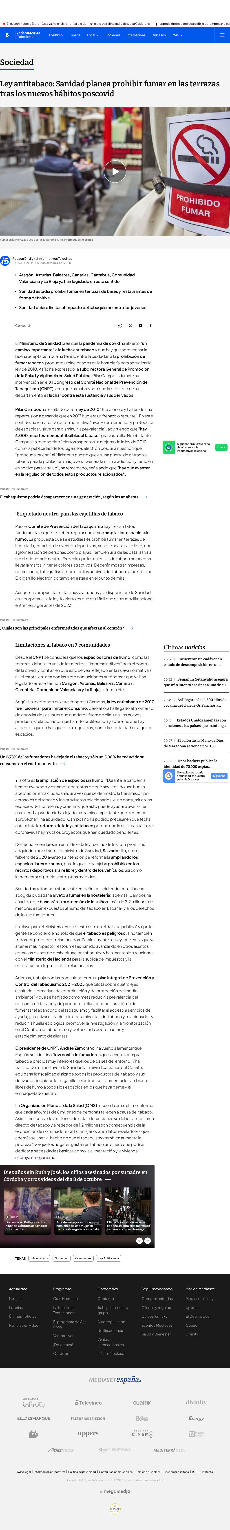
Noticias (16, 1298)
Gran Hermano (65, 1298)
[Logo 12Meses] (196, 1434)
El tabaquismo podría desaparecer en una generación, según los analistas (69, 497)
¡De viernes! (63, 1344)
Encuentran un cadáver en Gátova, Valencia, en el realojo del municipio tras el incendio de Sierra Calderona (78, 24)
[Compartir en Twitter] (130, 326)
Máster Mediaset (111, 1353)
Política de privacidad (82, 1472)
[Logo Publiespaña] (115, 1450)
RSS (194, 1472)
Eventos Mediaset (157, 1325)
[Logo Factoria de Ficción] (88, 1418)
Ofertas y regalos (156, 1307)
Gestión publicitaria (176, 1472)
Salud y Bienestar (156, 1334)
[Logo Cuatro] (142, 1402)
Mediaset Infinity (200, 1298)
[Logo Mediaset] (115, 1382)
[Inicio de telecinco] (7, 35)
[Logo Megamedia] (117, 1491)
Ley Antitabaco (108, 1258)
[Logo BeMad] (34, 1434)
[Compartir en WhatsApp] (120, 326)
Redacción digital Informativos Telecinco (42, 258)
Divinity (192, 1334)
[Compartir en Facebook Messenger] (140, 326)
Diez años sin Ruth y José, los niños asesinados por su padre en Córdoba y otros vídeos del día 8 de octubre (75, 1175)
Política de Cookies (148, 1472)
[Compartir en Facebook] (151, 326)
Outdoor (60, 1353)
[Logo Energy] (196, 1418)
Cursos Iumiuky (155, 1316)
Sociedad (17, 62)
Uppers (192, 1307)
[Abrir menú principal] (222, 35)
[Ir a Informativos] (27, 34)
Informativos (39, 1258)
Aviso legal (24, 1472)
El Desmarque (198, 1316)
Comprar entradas (157, 1298)
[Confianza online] (115, 1513)
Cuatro (192, 1325)
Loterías (16, 1307)
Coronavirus (83, 1258)
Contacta (105, 1298)
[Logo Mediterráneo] (169, 1450)
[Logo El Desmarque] (34, 1418)
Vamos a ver (63, 1335)
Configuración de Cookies (116, 1472)
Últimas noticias (22, 1316)
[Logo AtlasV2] (61, 1450)
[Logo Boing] (142, 1418)
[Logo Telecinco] (88, 1402)
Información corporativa (49, 1472)
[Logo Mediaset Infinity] (34, 1402)
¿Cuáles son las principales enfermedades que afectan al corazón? (62, 628)
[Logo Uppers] (88, 1434)
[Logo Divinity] (196, 1402)
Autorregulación (111, 1321)
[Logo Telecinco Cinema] (142, 1434)
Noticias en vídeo (24, 1325)
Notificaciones (110, 1330)
